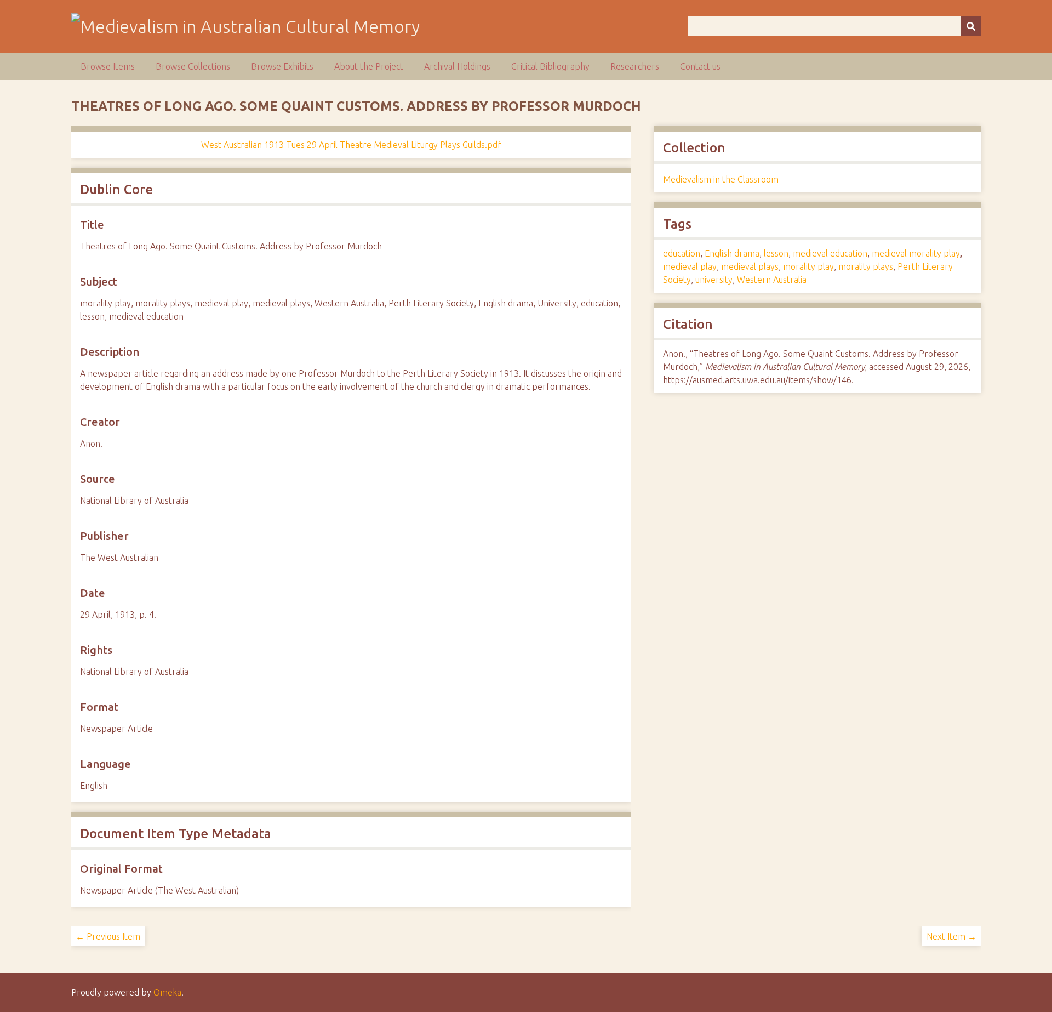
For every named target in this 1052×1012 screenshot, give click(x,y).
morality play (808, 266)
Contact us (700, 66)
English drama (732, 253)
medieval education (830, 253)
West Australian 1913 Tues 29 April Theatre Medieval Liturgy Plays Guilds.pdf (351, 145)
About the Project (368, 66)
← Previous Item (108, 936)
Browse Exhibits (282, 66)
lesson (776, 253)
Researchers (634, 66)
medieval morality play (916, 253)
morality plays (865, 266)
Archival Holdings (457, 66)
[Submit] (971, 26)
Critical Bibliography (550, 66)
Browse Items (108, 66)
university (714, 280)
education (681, 253)
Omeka (167, 992)
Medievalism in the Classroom (721, 179)
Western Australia (772, 280)
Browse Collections (193, 66)
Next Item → (951, 936)
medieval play (690, 266)
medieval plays (750, 266)
